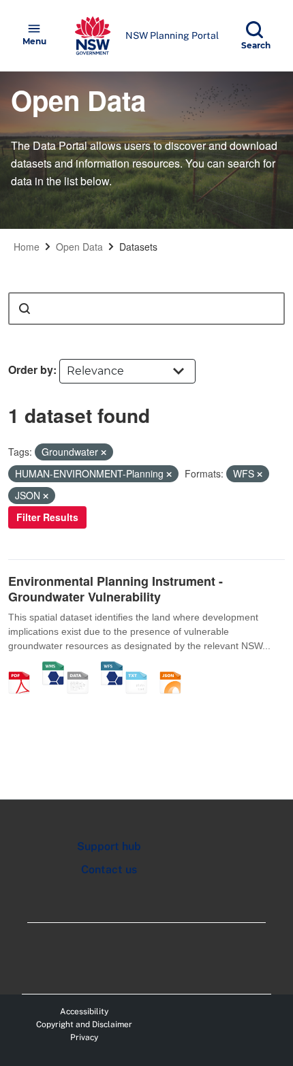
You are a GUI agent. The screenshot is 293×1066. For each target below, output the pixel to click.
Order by (30, 369)
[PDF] (24, 668)
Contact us (109, 869)
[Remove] (103, 452)
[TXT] (141, 668)
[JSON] (175, 668)
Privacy (84, 1037)
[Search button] (24, 308)
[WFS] (112, 668)
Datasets (138, 246)
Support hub (109, 846)
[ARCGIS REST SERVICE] (82, 668)
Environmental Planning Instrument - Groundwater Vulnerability (115, 589)
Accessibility (84, 1011)
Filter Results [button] (47, 517)
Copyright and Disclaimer (84, 1024)
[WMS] (53, 668)
